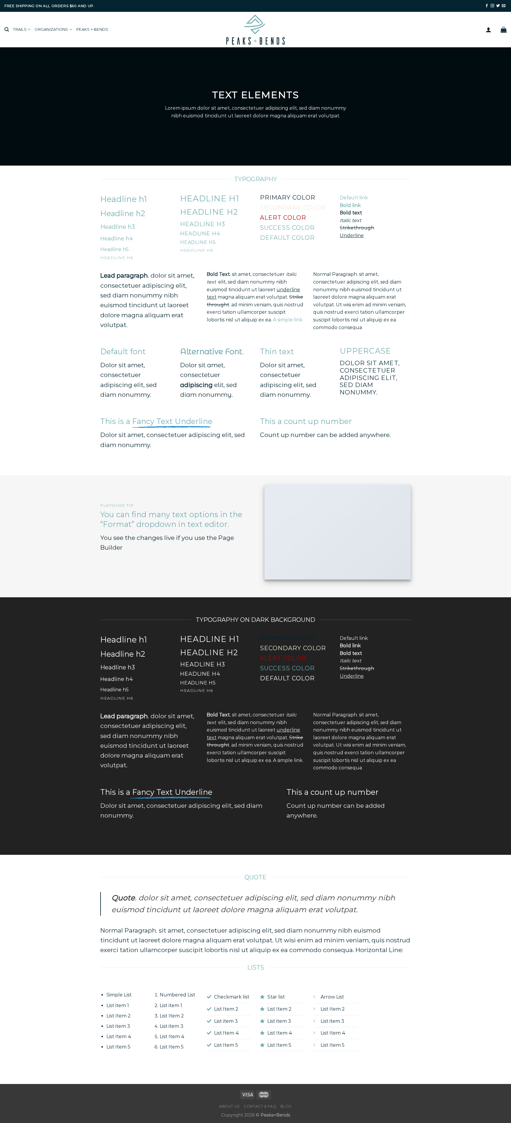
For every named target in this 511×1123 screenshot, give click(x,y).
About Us (229, 1106)
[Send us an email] (503, 6)
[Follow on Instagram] (492, 6)
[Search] (6, 29)
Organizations (51, 29)
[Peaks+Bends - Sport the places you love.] (255, 29)
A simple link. (288, 320)
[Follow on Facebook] (487, 6)
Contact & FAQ (260, 1106)
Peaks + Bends (92, 29)
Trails (20, 29)
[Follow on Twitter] (498, 6)
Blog (286, 1106)
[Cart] (504, 29)
